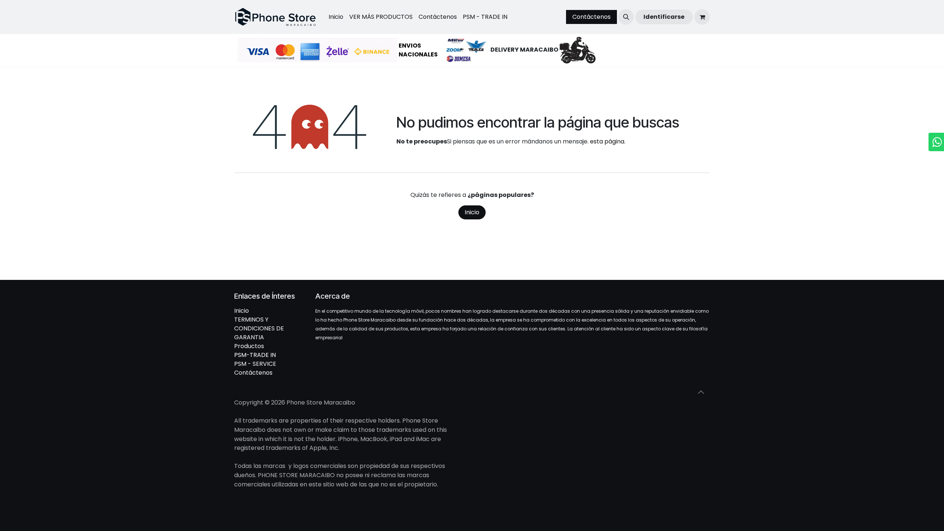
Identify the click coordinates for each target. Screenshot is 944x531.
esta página (607, 141)
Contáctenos (591, 17)
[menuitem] (336, 17)
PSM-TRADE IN (255, 355)
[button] (626, 17)
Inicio (472, 212)
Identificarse (663, 17)
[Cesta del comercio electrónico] (702, 17)
